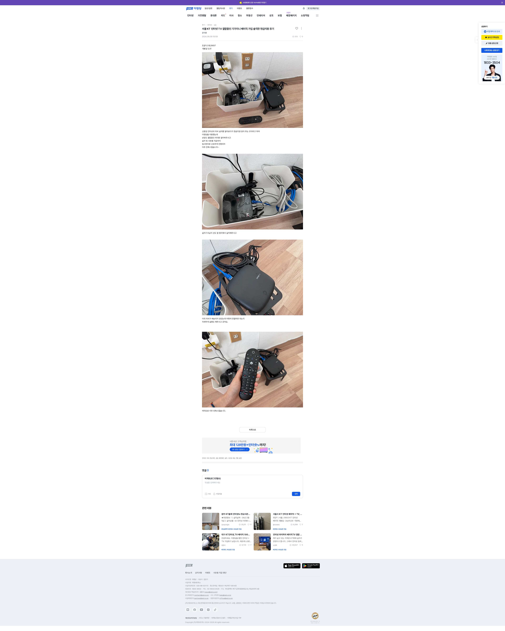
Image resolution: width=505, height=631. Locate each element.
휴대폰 (213, 15)
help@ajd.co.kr (225, 595)
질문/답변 (208, 8)
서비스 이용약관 (204, 618)
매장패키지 (291, 15)
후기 (231, 8)
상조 (271, 15)
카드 (223, 15)
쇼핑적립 (305, 15)
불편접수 (249, 8)
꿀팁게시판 (220, 8)
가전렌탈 (202, 15)
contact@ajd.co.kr (201, 595)
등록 (296, 494)
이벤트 (239, 8)
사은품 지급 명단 (219, 573)
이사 (231, 15)
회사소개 (188, 573)
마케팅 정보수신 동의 (218, 618)
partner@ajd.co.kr (201, 598)
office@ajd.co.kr (226, 598)
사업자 (288, 12)
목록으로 (252, 430)
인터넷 (190, 15)
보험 (280, 15)
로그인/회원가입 (313, 8)
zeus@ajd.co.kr (211, 592)
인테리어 (261, 15)
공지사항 (198, 573)
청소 (240, 15)
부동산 (249, 15)
